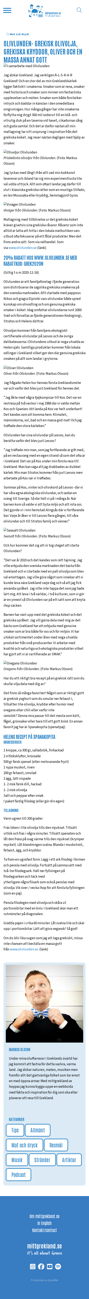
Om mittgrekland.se (44, 1216)
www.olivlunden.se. (24, 949)
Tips (15, 1130)
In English (44, 1223)
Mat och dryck (19, 34)
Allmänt (37, 1130)
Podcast (18, 1174)
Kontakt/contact (44, 1230)
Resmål (56, 1145)
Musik (17, 1159)
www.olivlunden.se (22, 247)
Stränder (42, 1159)
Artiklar (69, 1159)
